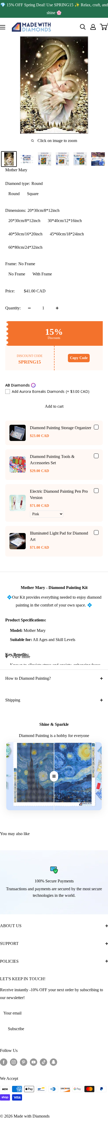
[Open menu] (2, 27)
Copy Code (79, 358)
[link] (17, 433)
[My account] (93, 27)
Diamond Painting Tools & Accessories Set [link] (52, 459)
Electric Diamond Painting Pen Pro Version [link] (59, 494)
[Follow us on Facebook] (3, 1062)
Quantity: (13, 308)
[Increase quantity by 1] (57, 308)
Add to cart (54, 406)
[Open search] (83, 27)
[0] (103, 27)
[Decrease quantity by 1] (29, 308)
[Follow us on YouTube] (33, 1062)
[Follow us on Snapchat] (53, 1062)
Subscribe (16, 1029)
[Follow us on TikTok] (43, 1062)
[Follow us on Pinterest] (23, 1062)
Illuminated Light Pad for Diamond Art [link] (59, 536)
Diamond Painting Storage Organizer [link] (60, 428)
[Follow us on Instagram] (13, 1062)
